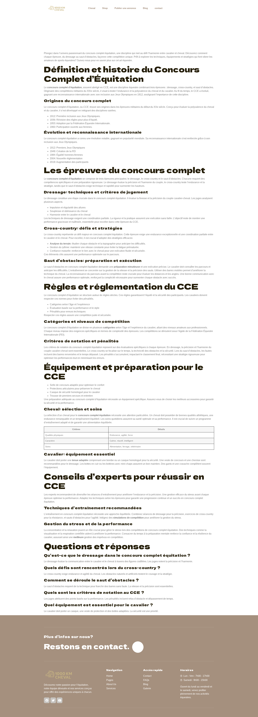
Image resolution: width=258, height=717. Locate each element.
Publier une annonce (125, 8)
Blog (145, 8)
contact (158, 8)
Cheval (91, 8)
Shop (105, 8)
